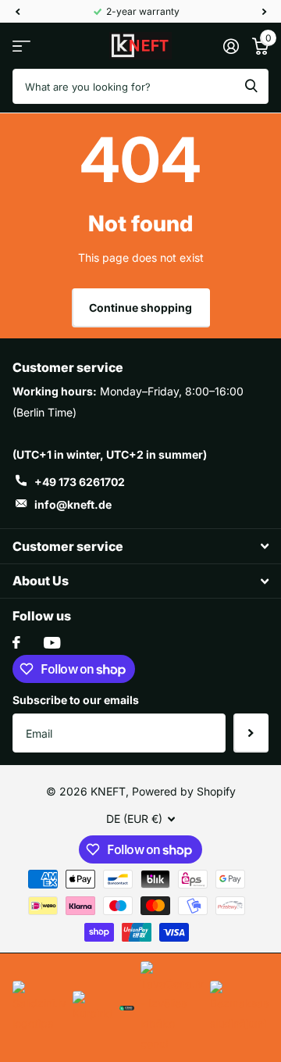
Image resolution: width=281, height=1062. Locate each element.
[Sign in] (230, 46)
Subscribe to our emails (75, 699)
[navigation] (17, 11)
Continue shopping (140, 307)
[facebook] (16, 642)
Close (140, 546)
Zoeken (251, 86)
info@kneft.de (73, 504)
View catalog (21, 45)
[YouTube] (52, 643)
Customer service (67, 367)
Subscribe (251, 733)
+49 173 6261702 (79, 481)
